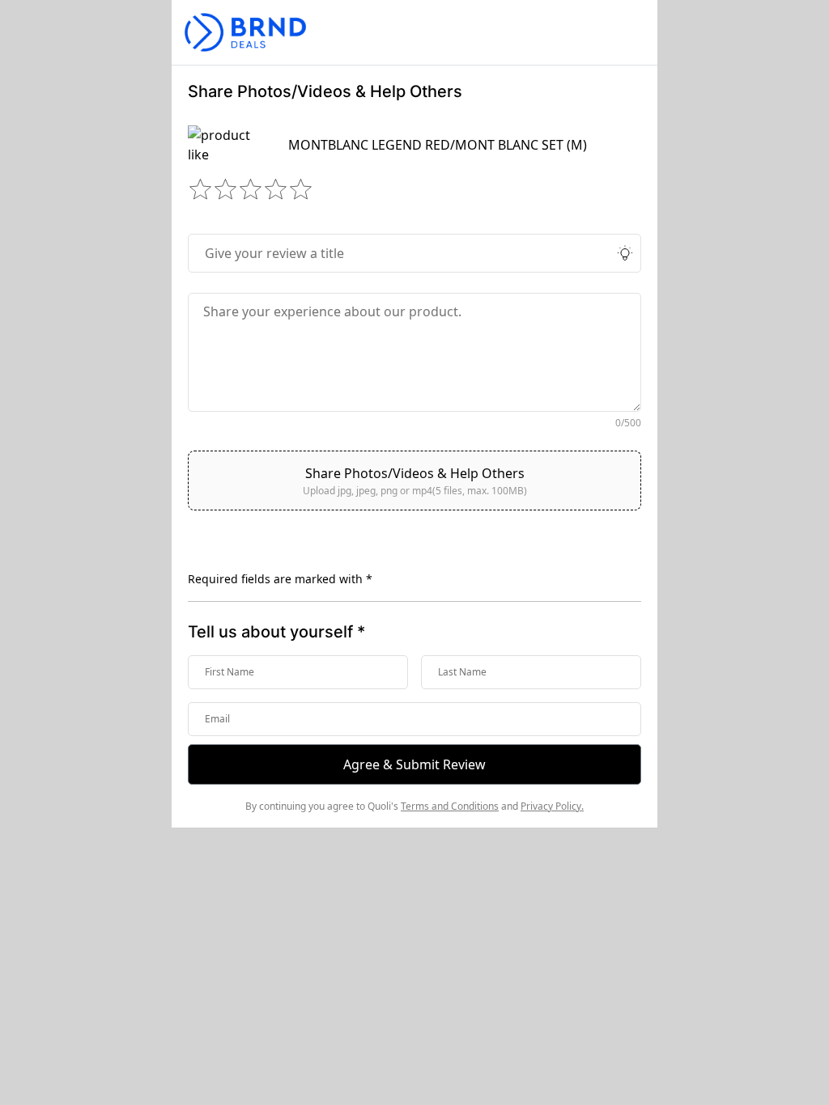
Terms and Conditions (450, 806)
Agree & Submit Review (414, 764)
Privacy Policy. (552, 806)
